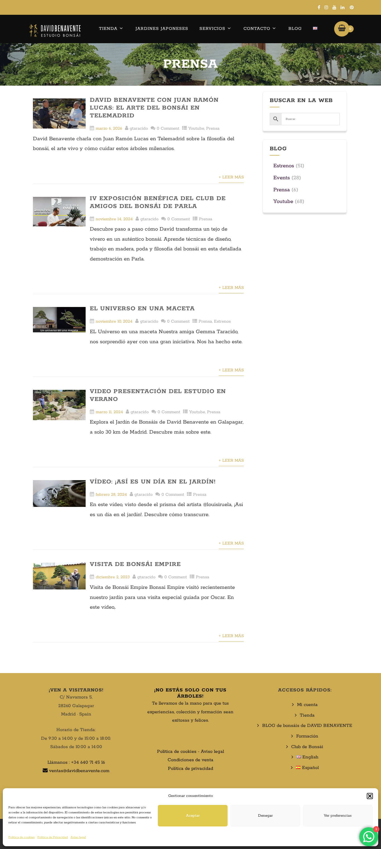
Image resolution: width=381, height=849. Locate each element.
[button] (370, 796)
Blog (295, 28)
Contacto (256, 28)
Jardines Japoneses (162, 28)
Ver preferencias (338, 815)
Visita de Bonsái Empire (135, 564)
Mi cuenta (307, 705)
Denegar (265, 815)
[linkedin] (342, 7)
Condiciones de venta (190, 760)
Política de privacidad (190, 768)
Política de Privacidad (52, 837)
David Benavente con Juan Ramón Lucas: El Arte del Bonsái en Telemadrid (154, 108)
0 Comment (168, 128)
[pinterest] (352, 7)
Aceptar (193, 815)
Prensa (213, 128)
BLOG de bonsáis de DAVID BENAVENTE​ (307, 726)
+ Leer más (231, 177)
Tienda (108, 28)
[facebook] (319, 7)
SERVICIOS (212, 28)
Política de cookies (21, 837)
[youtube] (334, 7)
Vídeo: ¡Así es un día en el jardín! (153, 482)
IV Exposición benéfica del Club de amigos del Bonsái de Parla (158, 202)
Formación (307, 736)
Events (281, 178)
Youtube (196, 128)
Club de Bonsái (307, 747)
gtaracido (139, 128)
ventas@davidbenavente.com (79, 771)
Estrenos (222, 321)
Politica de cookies (176, 751)
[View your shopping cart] (342, 29)
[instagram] (326, 7)
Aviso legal (78, 837)
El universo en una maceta (142, 309)
